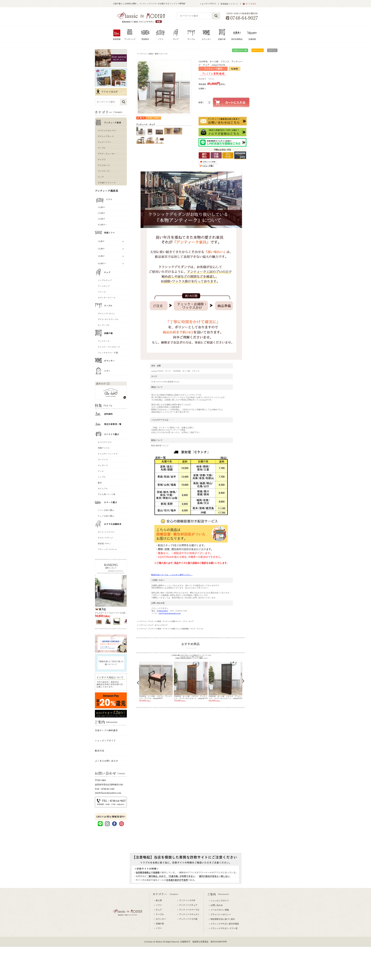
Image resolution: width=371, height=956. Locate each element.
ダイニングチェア (161, 625)
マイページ (257, 50)
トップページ (142, 54)
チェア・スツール (196, 629)
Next (243, 681)
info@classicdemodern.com (170, 613)
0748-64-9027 (162, 611)
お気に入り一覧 (240, 50)
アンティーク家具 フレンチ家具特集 (176, 629)
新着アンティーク (161, 54)
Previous (138, 682)
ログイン (272, 50)
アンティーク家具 (154, 621)
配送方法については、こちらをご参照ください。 (172, 575)
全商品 (150, 54)
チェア (191, 621)
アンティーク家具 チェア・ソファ (175, 621)
